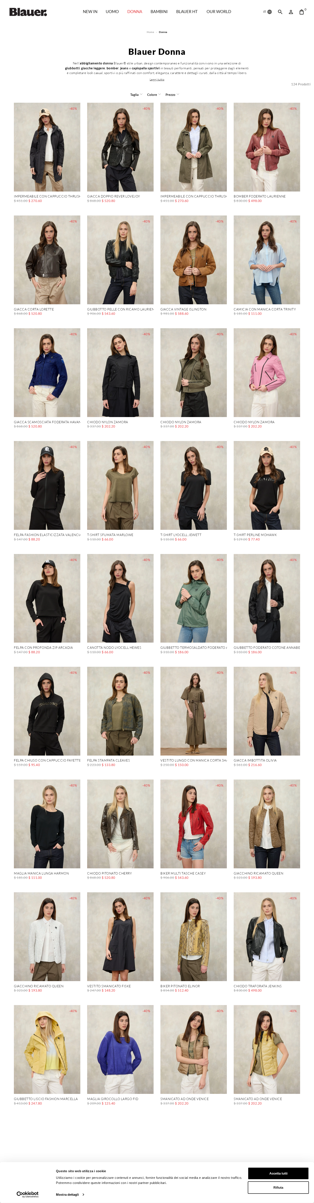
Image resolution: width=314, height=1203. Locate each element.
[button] (157, 79)
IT (265, 11)
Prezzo (170, 95)
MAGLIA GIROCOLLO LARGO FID (112, 1099)
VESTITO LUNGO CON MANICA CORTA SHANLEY (193, 760)
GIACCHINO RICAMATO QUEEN (258, 873)
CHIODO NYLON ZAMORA (107, 422)
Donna (134, 11)
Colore (152, 95)
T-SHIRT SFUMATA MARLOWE (110, 535)
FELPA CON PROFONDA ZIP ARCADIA (43, 648)
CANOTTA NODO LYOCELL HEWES (114, 648)
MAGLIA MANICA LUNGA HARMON (41, 873)
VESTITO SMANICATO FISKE (109, 986)
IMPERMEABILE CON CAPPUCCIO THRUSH (47, 196)
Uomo (112, 11)
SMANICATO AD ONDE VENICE (184, 1099)
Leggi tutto (157, 79)
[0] (302, 12)
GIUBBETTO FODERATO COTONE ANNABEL (267, 648)
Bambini (159, 11)
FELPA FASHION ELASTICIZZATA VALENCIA (47, 535)
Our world (219, 11)
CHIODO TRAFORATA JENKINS (258, 986)
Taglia (134, 95)
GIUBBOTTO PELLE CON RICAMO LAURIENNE (120, 309)
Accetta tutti (278, 1173)
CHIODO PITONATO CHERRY (109, 873)
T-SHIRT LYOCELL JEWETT (180, 535)
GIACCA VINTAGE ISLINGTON (183, 309)
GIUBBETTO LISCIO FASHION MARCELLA (46, 1099)
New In (90, 11)
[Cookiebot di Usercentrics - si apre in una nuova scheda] (27, 1194)
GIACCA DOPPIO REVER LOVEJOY (113, 196)
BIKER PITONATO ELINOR (180, 986)
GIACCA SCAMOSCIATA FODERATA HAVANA (47, 422)
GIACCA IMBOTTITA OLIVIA (255, 760)
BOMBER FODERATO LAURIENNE (260, 196)
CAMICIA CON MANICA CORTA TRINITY (265, 309)
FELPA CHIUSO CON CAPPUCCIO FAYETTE (47, 760)
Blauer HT (187, 11)
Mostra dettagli (67, 1194)
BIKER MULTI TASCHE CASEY (183, 873)
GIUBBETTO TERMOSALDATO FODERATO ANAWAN (193, 648)
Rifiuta (278, 1187)
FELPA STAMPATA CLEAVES (108, 760)
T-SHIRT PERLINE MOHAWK (255, 535)
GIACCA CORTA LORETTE (34, 309)
